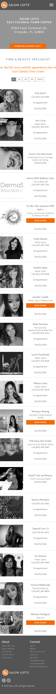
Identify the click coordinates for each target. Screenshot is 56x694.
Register (32, 649)
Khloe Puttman (40, 324)
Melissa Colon (40, 383)
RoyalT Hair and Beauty (40, 475)
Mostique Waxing (40, 411)
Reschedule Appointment (39, 667)
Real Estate (34, 658)
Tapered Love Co (40, 528)
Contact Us (34, 655)
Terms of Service (8, 655)
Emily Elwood (40, 239)
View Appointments (37, 661)
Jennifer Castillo (40, 297)
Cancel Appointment (37, 664)
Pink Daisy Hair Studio (40, 441)
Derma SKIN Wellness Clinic (40, 178)
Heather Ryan (40, 267)
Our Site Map (7, 652)
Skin (32, 79)
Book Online (40, 221)
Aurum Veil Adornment (40, 154)
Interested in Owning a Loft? (28, 46)
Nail (25, 79)
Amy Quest (40, 93)
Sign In (32, 646)
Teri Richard (40, 556)
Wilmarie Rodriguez (40, 614)
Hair (19, 79)
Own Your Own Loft (37, 652)
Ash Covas (40, 120)
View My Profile (40, 108)
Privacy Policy (7, 658)
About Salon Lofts (8, 646)
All (14, 79)
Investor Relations (8, 649)
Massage (40, 79)
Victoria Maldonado (40, 585)
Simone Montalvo (40, 499)
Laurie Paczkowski (40, 354)
